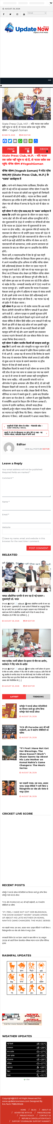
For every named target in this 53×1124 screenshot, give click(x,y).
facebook (3, 14)
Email (5, 514)
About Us (46, 1110)
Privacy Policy (27, 1116)
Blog (33, 1110)
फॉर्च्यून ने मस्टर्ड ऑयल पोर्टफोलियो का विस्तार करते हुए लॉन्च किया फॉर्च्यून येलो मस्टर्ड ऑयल (33, 709)
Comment (7, 478)
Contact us (45, 1116)
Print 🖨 (11, 150)
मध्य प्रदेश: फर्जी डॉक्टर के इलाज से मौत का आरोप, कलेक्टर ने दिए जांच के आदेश (24, 663)
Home (23, 1110)
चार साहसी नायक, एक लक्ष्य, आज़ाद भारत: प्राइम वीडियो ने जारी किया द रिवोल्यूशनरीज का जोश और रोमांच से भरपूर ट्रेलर (33, 787)
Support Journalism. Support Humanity (31, 1121)
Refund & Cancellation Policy (36, 1118)
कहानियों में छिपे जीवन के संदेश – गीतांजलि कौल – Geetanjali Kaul (25, 427)
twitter (10, 14)
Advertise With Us (23, 1113)
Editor (27, 135)
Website (6, 527)
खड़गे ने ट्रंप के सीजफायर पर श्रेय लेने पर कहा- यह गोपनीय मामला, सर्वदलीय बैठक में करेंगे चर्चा (23, 433)
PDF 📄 (27, 150)
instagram (17, 14)
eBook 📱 (44, 150)
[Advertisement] (26, 59)
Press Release (44, 1113)
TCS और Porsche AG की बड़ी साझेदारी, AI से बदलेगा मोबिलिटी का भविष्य (34, 730)
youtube (24, 14)
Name (5, 502)
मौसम (27, 1080)
